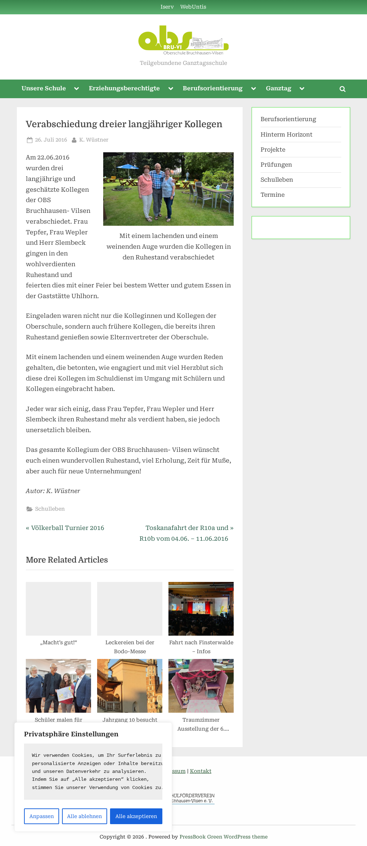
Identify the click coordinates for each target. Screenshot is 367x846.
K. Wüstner (94, 140)
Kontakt (200, 771)
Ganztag (278, 88)
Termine (273, 194)
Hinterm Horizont (287, 134)
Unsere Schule (44, 88)
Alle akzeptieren (136, 816)
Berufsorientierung (213, 88)
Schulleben (50, 509)
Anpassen (41, 816)
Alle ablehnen (84, 816)
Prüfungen (276, 164)
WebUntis (193, 7)
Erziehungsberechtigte (124, 88)
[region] (93, 777)
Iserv (167, 7)
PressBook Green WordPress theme (224, 837)
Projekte (273, 149)
